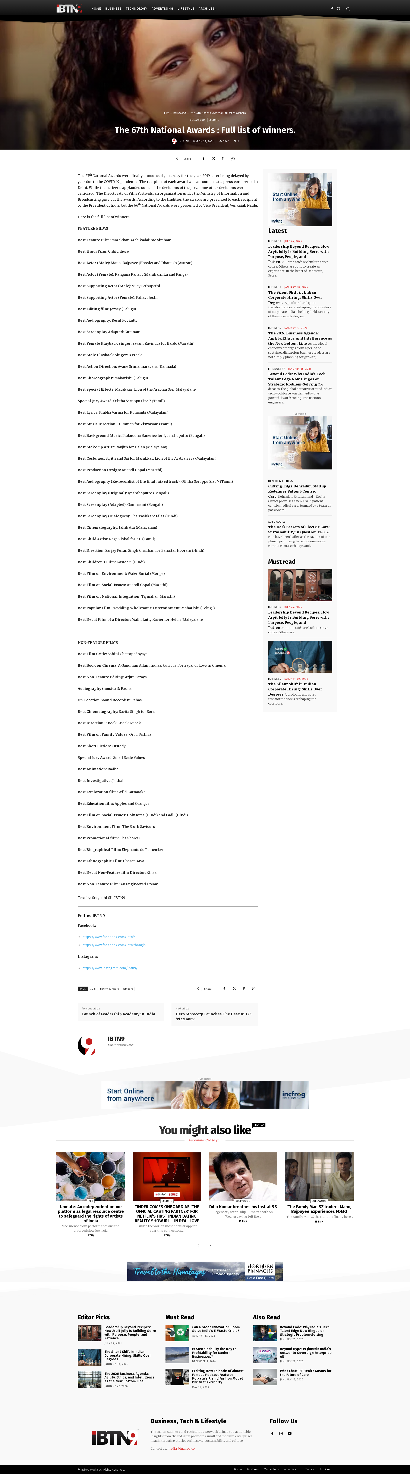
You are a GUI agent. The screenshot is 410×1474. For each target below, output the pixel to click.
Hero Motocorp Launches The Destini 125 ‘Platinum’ (213, 1016)
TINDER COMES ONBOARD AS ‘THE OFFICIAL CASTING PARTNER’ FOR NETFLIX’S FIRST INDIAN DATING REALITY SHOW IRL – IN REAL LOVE (167, 1213)
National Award (109, 988)
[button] (348, 9)
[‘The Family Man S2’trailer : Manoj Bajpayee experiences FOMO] (319, 1176)
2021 (93, 988)
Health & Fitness (280, 481)
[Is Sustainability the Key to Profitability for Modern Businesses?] (177, 1355)
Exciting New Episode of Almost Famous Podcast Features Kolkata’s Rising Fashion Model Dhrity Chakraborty (218, 1376)
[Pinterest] (223, 158)
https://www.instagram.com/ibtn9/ (110, 968)
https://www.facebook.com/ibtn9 (108, 937)
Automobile (277, 522)
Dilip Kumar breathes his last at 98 (243, 1206)
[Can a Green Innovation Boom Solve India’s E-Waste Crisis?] (177, 1333)
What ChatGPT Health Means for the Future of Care (305, 1373)
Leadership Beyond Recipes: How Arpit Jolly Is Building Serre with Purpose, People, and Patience (130, 1332)
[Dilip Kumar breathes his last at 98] (243, 1176)
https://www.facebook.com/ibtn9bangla (114, 945)
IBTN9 (186, 141)
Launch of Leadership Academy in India (118, 1014)
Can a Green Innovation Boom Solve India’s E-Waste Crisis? (216, 1329)
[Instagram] (338, 8)
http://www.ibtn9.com (120, 1044)
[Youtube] (289, 1434)
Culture (214, 120)
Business (274, 241)
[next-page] (209, 1245)
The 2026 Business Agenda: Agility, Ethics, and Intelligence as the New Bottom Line (300, 338)
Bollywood (179, 113)
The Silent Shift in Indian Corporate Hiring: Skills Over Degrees (295, 297)
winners (128, 988)
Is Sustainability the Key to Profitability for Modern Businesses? (214, 1352)
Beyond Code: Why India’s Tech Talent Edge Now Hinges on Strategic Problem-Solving (297, 379)
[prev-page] (199, 1245)
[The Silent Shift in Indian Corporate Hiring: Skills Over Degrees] (300, 657)
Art (91, 1201)
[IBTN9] (174, 141)
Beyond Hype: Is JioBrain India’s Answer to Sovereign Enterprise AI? (306, 1352)
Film (166, 113)
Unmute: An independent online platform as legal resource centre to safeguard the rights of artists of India (91, 1213)
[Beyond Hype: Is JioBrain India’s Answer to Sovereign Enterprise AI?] (265, 1355)
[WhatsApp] (233, 158)
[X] (213, 158)
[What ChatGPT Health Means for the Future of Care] (265, 1377)
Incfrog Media (89, 1469)
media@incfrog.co (181, 1448)
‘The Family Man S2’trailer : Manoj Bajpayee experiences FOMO (319, 1209)
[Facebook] (332, 8)
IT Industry (276, 369)
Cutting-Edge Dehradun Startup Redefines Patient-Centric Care (297, 491)
